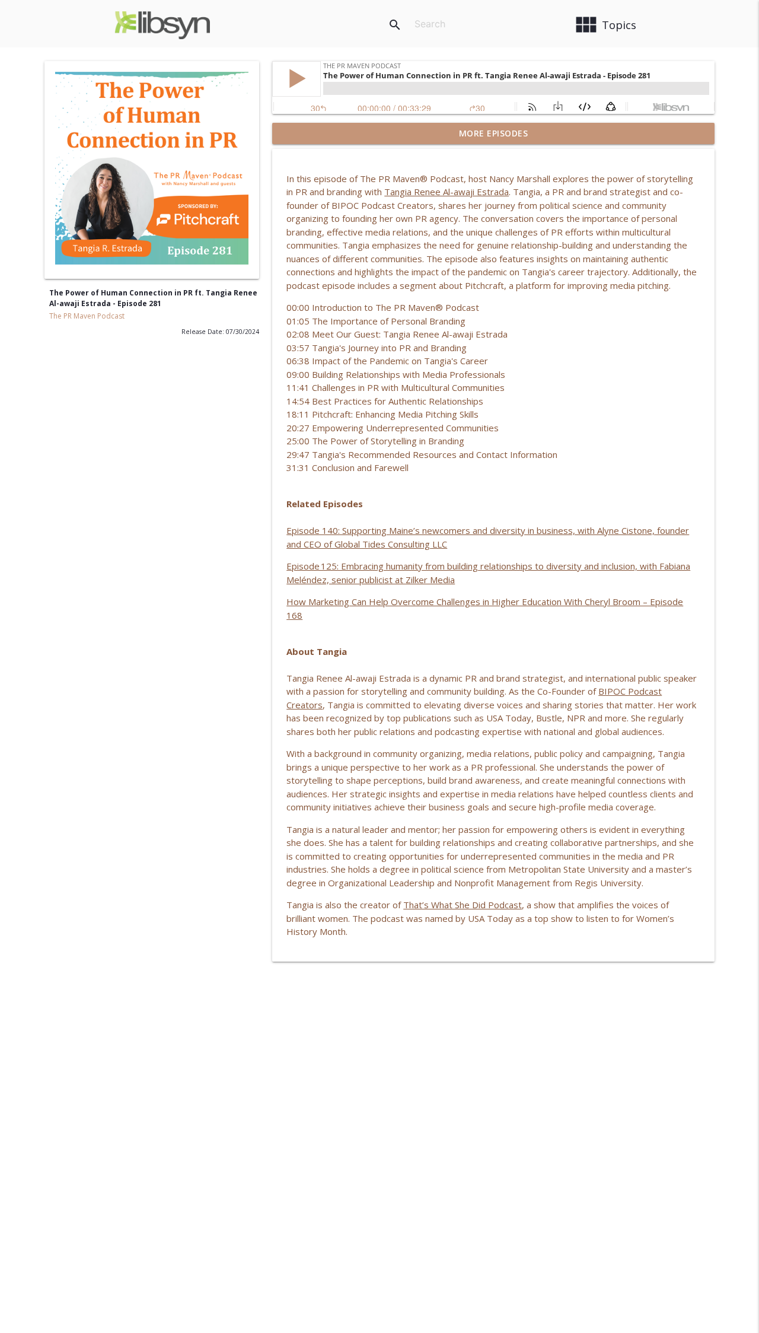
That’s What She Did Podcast (462, 905)
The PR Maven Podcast (87, 316)
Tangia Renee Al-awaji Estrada (446, 192)
